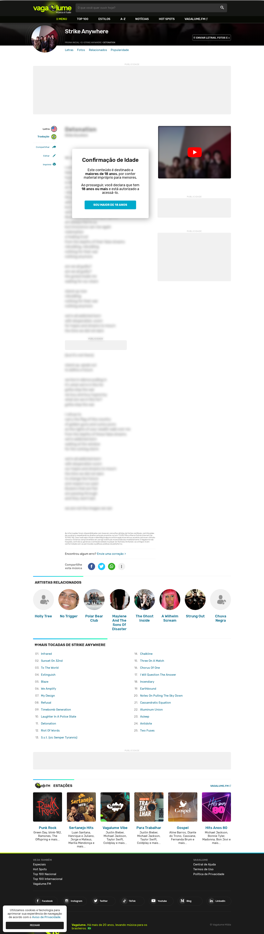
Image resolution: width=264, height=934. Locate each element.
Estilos (104, 19)
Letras (69, 50)
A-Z (122, 19)
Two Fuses (147, 730)
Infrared (46, 654)
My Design (48, 695)
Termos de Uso (203, 869)
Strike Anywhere (86, 31)
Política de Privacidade (208, 874)
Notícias (142, 19)
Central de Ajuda (204, 864)
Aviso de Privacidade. (46, 917)
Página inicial (72, 42)
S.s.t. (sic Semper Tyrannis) (59, 737)
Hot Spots (167, 19)
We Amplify (48, 688)
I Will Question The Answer (158, 674)
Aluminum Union (151, 709)
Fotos (81, 50)
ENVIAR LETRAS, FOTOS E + (213, 37)
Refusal (46, 702)
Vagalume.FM (195, 19)
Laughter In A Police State (58, 716)
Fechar (35, 925)
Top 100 (82, 19)
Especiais (39, 864)
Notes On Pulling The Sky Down (161, 695)
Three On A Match (152, 661)
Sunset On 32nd (52, 661)
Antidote (146, 723)
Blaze (44, 681)
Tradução (43, 136)
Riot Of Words (50, 730)
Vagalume (52, 8)
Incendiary (147, 681)
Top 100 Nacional (44, 874)
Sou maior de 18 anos (110, 205)
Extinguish (48, 674)
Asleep (144, 716)
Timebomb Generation (56, 709)
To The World (50, 667)
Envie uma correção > (111, 554)
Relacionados (98, 50)
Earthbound (148, 688)
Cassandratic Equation (155, 702)
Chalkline (146, 654)
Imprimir (47, 164)
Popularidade (120, 50)
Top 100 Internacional (47, 879)
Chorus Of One (150, 667)
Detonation (48, 723)
